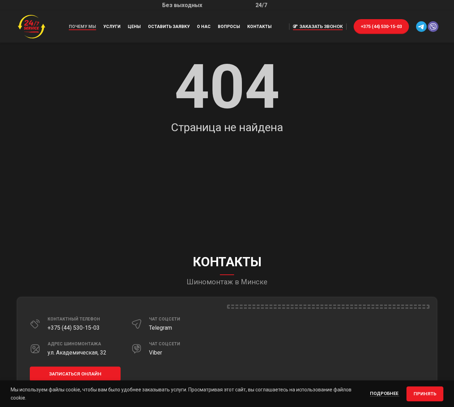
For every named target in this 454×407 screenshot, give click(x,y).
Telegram (160, 327)
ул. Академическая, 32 (77, 352)
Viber (155, 352)
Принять (425, 393)
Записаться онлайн (75, 374)
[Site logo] (32, 26)
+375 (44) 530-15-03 (381, 26)
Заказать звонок (321, 26)
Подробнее (384, 393)
